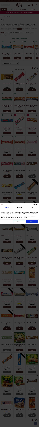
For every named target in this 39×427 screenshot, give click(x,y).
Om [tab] (32, 207)
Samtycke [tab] (7, 207)
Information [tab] (19, 207)
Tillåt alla (31, 221)
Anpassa (18, 221)
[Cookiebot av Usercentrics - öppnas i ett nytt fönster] (33, 204)
